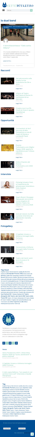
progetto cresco (17, 286)
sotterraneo (29, 292)
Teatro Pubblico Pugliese (10, 299)
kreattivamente (28, 432)
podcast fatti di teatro (15, 399)
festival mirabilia (28, 279)
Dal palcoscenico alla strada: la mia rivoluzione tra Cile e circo (24, 81)
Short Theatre (20, 292)
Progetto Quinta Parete (18, 400)
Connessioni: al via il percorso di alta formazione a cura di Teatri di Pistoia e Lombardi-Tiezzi (23, 132)
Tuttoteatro (5, 301)
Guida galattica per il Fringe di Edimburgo (21, 281)
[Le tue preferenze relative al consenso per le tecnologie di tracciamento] (32, 434)
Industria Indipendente (23, 283)
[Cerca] (31, 10)
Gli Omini (4, 281)
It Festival (24, 397)
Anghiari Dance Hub (7, 271)
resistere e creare (13, 288)
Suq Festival (6, 294)
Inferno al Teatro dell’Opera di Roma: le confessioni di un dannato (24, 96)
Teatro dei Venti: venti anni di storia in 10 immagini (24, 260)
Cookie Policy (22, 428)
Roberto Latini (18, 290)
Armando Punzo (15, 273)
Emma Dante (19, 391)
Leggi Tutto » (7, 61)
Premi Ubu (7, 286)
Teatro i (10, 298)
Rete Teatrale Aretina (20, 402)
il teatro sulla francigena (8, 283)
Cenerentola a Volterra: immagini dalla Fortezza (25, 248)
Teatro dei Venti (17, 296)
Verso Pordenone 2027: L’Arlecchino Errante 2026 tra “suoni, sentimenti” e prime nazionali (16, 354)
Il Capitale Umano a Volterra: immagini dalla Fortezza (25, 236)
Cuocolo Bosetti (19, 389)
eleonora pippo (25, 277)
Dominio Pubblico (13, 277)
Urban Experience (16, 301)
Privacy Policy (7, 428)
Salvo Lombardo (28, 290)
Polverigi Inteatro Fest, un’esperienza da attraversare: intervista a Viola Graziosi (25, 185)
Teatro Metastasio (20, 298)
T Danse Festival (18, 294)
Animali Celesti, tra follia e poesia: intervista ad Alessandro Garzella (25, 216)
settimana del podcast (8, 292)
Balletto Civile (6, 275)
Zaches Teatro (15, 303)
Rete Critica (24, 288)
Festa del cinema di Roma (14, 279)
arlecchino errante (27, 386)
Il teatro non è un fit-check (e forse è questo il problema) (25, 110)
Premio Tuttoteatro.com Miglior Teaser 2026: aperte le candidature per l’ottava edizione (25, 149)
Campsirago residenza (19, 275)
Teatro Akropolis (8, 408)
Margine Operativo (13, 285)
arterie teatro (27, 273)
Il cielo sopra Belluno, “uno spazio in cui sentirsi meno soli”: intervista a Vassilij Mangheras (17, 374)
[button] (3, 10)
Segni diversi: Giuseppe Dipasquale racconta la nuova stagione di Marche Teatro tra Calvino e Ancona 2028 (24, 201)
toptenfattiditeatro (24, 299)
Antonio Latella (19, 271)
